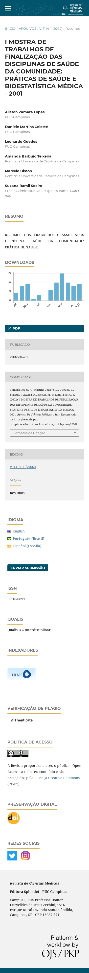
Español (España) (27, 546)
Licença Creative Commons (57, 777)
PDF (16, 328)
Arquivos (27, 28)
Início (10, 28)
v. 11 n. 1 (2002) (50, 28)
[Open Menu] (8, 8)
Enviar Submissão (28, 568)
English (19, 531)
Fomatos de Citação (29, 433)
